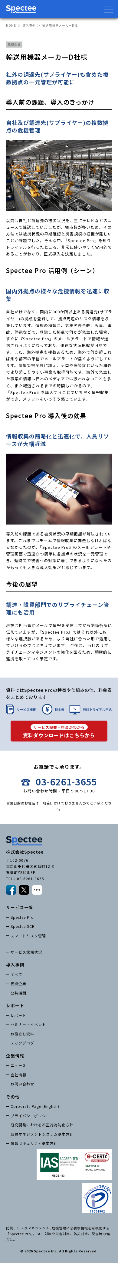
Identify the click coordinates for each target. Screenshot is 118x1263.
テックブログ (22, 1042)
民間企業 (18, 983)
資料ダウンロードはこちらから (59, 732)
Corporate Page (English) (35, 1106)
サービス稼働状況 (26, 952)
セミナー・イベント (28, 1024)
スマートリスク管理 (28, 935)
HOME (11, 25)
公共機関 (18, 992)
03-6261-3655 (66, 782)
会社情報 (18, 1074)
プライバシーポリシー (30, 1115)
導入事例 (29, 25)
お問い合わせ (22, 1083)
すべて (16, 974)
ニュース (18, 1065)
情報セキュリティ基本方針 (34, 1143)
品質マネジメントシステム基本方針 (42, 1134)
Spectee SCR (23, 926)
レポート (18, 1015)
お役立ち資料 (22, 1033)
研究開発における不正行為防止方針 (42, 1124)
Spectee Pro (22, 917)
